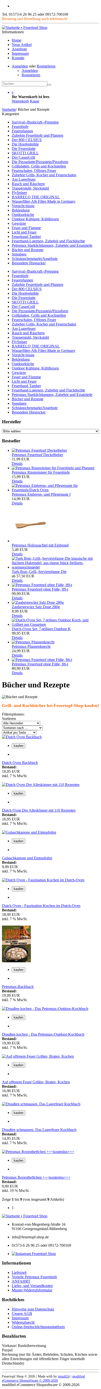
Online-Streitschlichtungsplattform (38, 1327)
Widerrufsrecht (23, 1322)
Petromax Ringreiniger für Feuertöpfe (41, 472)
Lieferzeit (19, 1272)
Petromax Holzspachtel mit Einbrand (40, 545)
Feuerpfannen (22, 131)
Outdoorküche (23, 215)
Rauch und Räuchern (28, 184)
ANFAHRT (21, 1281)
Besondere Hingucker (29, 263)
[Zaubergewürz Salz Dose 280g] (38, 602)
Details (17, 463)
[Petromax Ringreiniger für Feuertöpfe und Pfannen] (53, 468)
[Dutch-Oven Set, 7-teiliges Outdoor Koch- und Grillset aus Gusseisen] (55, 624)
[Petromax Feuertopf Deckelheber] (39, 450)
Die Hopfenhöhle (25, 144)
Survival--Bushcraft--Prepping (35, 122)
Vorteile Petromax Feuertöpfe (34, 1277)
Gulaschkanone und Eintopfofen (27, 858)
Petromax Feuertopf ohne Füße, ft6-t (40, 664)
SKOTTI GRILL (25, 153)
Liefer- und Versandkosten (32, 1286)
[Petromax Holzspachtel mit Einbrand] (30, 541)
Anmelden (20, 66)
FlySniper (19, 192)
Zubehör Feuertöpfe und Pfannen (37, 135)
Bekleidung (21, 210)
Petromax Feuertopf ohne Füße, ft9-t (40, 589)
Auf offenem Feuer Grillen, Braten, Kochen (36, 1082)
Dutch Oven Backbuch (20, 763)
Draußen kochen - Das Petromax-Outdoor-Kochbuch (43, 1034)
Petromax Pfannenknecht (31, 646)
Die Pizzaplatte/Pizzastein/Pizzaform (40, 162)
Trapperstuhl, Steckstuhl (30, 188)
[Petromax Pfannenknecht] (33, 642)
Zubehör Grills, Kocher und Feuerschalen (44, 175)
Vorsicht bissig (23, 206)
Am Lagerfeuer (24, 179)
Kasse (34, 101)
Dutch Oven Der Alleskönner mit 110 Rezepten (39, 810)
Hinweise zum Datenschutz (33, 1309)
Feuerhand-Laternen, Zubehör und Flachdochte (48, 241)
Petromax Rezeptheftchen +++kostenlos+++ (36, 1177)
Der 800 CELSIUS (27, 140)
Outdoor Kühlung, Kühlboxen (35, 219)
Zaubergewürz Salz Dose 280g (36, 607)
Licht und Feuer (24, 232)
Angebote (19, 49)
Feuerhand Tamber (26, 237)
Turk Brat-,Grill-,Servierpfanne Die (39, 572)
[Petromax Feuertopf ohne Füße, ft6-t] (42, 660)
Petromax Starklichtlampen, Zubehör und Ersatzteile (52, 245)
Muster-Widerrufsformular (32, 1290)
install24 (64, 1376)
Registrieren (46, 66)
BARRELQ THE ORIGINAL (36, 197)
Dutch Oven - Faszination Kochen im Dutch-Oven (41, 906)
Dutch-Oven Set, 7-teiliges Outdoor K (41, 629)
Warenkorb (20, 101)
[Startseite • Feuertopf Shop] (24, 27)
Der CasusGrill (23, 157)
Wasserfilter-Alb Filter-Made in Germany (44, 201)
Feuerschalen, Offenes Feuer (34, 170)
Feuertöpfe (20, 126)
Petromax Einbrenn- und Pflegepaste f (41, 494)
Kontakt (18, 58)
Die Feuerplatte (24, 148)
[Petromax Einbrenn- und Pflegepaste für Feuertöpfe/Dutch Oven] (55, 490)
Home (16, 40)
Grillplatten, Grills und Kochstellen (39, 166)
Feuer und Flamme (26, 228)
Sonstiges (19, 254)
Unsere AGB (22, 1313)
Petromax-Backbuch (18, 987)
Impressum (20, 53)
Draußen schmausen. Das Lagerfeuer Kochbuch (39, 1130)
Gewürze (19, 223)
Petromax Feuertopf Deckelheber (37, 455)
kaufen (18, 746)
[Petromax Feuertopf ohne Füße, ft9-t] (42, 585)
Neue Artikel (22, 45)
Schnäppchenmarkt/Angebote (35, 259)
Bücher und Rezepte (27, 250)
